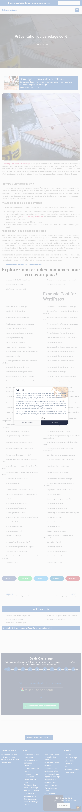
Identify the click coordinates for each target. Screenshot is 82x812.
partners (27, 393)
